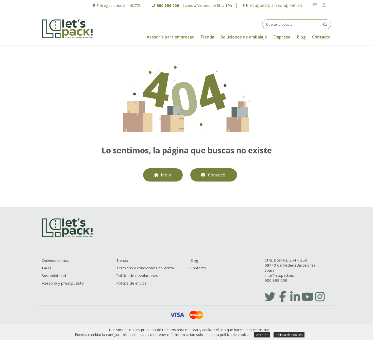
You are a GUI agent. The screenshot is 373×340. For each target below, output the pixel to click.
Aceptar (262, 335)
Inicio (166, 175)
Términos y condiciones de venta (145, 267)
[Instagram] (320, 296)
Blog (301, 37)
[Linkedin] (295, 296)
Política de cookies (289, 335)
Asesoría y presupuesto (63, 283)
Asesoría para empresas (170, 37)
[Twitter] (270, 296)
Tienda (207, 37)
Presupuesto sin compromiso (274, 5)
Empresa (282, 37)
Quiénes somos (55, 260)
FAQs (46, 267)
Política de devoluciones (137, 275)
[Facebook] (283, 296)
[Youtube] (307, 296)
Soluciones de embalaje (244, 37)
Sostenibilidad (54, 275)
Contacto (321, 37)
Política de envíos (131, 283)
